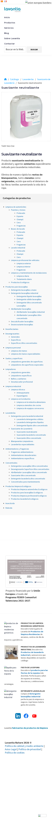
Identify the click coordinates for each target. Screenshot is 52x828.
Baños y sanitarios (18, 378)
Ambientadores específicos (22, 458)
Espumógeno (22, 396)
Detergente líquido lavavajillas (29, 296)
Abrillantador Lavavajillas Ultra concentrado (29, 472)
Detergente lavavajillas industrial (24, 293)
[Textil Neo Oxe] (26, 116)
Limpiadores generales (20, 372)
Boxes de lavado (18, 229)
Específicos (16, 340)
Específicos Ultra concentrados (24, 343)
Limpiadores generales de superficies (27, 361)
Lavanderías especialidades (22, 444)
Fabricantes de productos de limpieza (30, 728)
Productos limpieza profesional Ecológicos (29, 495)
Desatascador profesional (22, 382)
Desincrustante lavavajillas (22, 324)
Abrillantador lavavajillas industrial (31, 312)
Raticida (9, 508)
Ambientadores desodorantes (23, 455)
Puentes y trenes (18, 210)
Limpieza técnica (18, 389)
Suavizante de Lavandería (21, 428)
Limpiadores (11, 369)
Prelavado (21, 213)
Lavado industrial (18, 247)
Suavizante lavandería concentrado (31, 435)
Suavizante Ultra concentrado (29, 438)
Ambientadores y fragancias (17, 449)
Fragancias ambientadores (22, 452)
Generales (15, 337)
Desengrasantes (12, 333)
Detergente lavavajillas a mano (23, 290)
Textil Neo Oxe (7, 146)
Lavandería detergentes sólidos (30, 419)
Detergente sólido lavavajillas (29, 299)
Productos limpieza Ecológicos (18, 486)
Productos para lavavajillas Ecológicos (27, 492)
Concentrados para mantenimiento (25, 482)
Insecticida (10, 503)
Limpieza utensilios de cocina (29, 405)
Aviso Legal (11, 749)
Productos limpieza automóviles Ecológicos (29, 489)
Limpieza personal (13, 347)
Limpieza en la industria (20, 399)
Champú (20, 219)
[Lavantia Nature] (5, 79)
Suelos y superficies (14, 358)
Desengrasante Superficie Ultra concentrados (30, 469)
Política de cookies (15, 752)
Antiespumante (23, 392)
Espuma (20, 216)
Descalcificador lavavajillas (22, 321)
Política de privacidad (29, 749)
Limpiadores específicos (21, 375)
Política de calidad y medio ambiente (24, 746)
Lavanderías (11, 413)
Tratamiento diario (24, 279)
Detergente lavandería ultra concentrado (28, 478)
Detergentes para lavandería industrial (27, 416)
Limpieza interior (24, 266)
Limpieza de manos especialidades (25, 354)
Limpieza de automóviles (16, 207)
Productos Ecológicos (20, 282)
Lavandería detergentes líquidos (30, 422)
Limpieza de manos (19, 351)
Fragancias (21, 225)
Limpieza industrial (13, 386)
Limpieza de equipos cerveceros (30, 408)
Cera (19, 222)
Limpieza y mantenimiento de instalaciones (29, 273)
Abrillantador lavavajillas (21, 309)
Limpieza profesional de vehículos (25, 260)
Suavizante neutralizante (27, 432)
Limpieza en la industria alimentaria (31, 402)
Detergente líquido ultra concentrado (32, 425)
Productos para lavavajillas (17, 287)
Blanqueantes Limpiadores (22, 441)
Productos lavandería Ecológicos (24, 499)
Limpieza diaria (23, 276)
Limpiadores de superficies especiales (27, 365)
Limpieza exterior (24, 263)
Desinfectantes (12, 329)
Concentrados (11, 463)
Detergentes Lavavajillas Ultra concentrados (29, 466)
